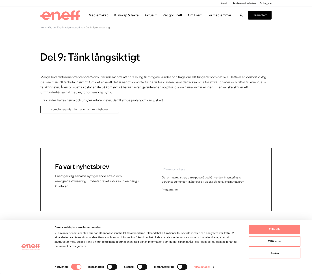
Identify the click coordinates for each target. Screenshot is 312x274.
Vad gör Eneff (55, 27)
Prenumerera (170, 190)
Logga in (265, 3)
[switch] (112, 267)
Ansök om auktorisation (244, 3)
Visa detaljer (202, 266)
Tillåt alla (274, 229)
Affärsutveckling (74, 27)
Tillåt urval (274, 241)
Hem (43, 27)
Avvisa (274, 253)
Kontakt (224, 3)
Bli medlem (259, 15)
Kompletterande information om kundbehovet (80, 109)
